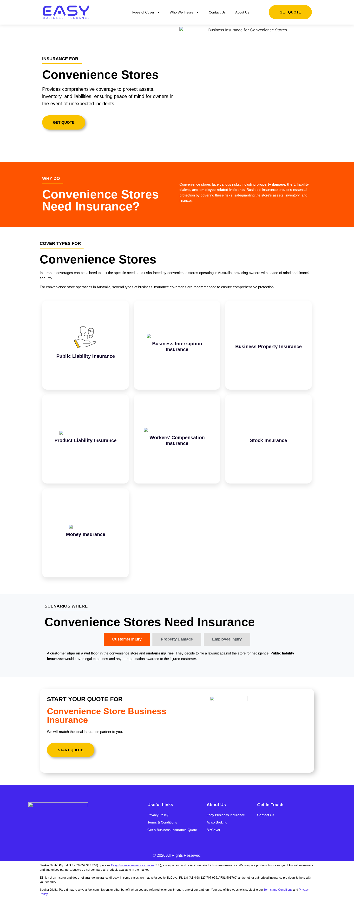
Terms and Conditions (278, 889)
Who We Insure (181, 12)
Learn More (85, 355)
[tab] (127, 639)
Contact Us (217, 12)
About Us (242, 12)
